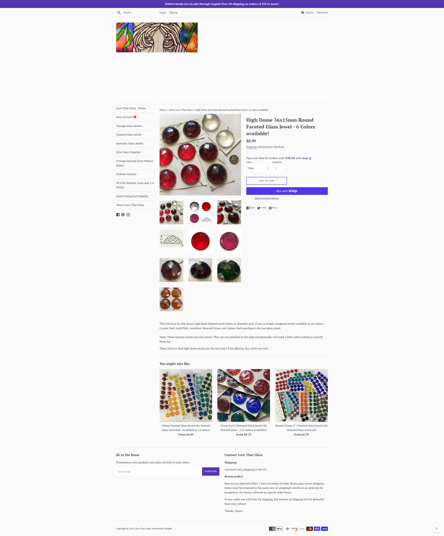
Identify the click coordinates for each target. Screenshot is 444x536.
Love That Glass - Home (131, 108)
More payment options (267, 198)
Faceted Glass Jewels (129, 134)
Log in (163, 12)
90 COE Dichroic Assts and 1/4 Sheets (135, 185)
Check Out (322, 12)
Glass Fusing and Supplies (132, 196)
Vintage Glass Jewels (129, 126)
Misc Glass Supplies (128, 152)
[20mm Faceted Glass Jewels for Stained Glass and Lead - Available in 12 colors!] (186, 395)
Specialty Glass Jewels (129, 143)
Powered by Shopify (162, 528)
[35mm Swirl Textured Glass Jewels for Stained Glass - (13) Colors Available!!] (243, 395)
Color (249, 162)
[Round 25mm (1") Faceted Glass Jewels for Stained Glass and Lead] (301, 395)
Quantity (277, 162)
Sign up (173, 12)
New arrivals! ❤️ (126, 117)
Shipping (251, 147)
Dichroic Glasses (126, 174)
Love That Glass (143, 528)
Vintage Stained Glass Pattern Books (134, 163)
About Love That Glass (130, 205)
